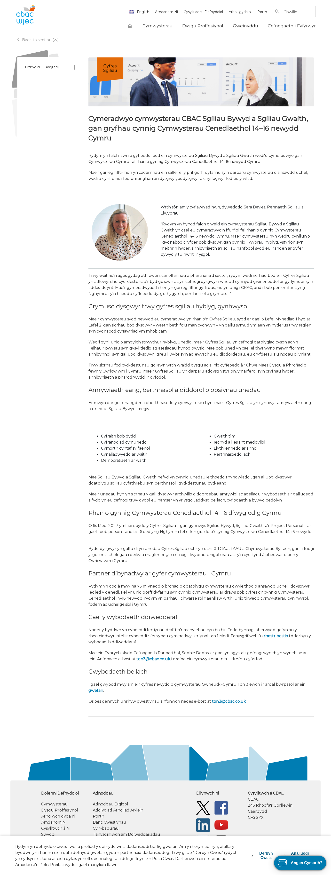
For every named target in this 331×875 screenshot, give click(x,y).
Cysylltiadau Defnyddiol (203, 12)
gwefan (95, 690)
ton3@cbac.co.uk (153, 659)
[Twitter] (203, 807)
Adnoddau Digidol (110, 804)
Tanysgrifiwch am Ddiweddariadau (126, 834)
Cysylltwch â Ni (55, 828)
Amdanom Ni (166, 12)
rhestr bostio (276, 636)
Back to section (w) (37, 40)
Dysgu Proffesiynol (59, 810)
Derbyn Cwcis (266, 855)
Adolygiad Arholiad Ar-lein (118, 810)
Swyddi (48, 834)
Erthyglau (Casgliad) (42, 67)
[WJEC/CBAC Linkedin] (203, 824)
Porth (262, 12)
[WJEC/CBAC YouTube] (221, 824)
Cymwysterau (54, 804)
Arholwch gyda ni (58, 816)
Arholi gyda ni (240, 12)
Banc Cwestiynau (109, 822)
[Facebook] (221, 807)
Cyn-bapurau (106, 828)
